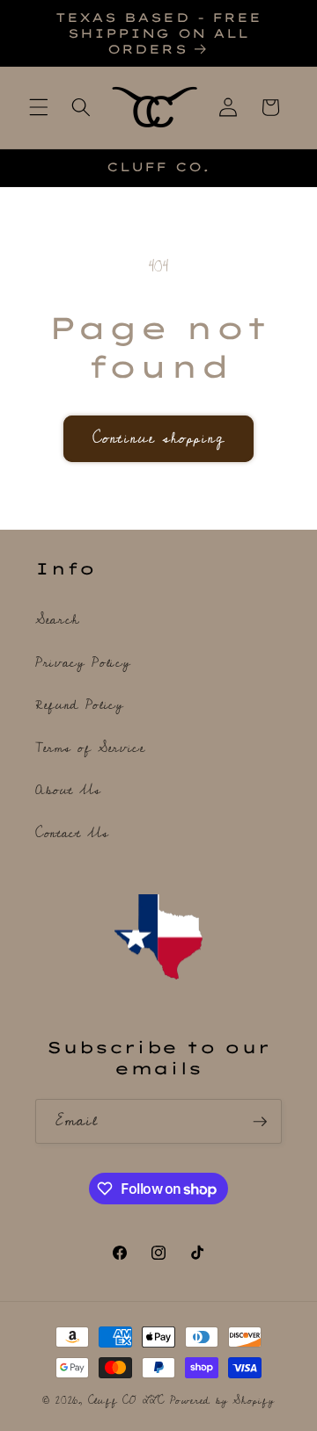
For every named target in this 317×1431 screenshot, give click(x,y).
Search (57, 619)
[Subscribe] (260, 1122)
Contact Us (72, 833)
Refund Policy (79, 705)
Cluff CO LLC (126, 1401)
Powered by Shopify (222, 1401)
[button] (39, 107)
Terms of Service (90, 748)
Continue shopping (158, 438)
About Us (67, 790)
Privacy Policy (82, 663)
